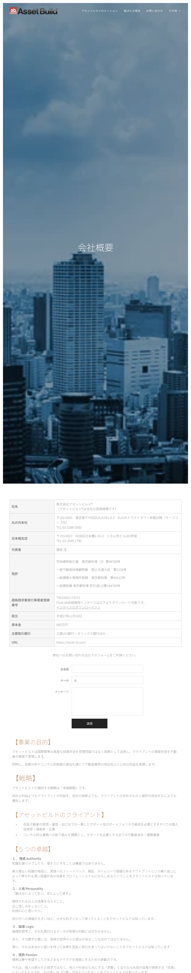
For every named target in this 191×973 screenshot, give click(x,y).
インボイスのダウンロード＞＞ (78, 607)
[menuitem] (101, 10)
